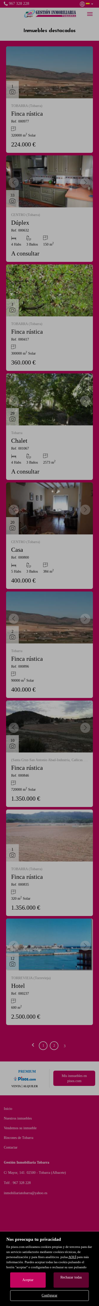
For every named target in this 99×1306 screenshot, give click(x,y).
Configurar (49, 1295)
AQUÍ (72, 1257)
